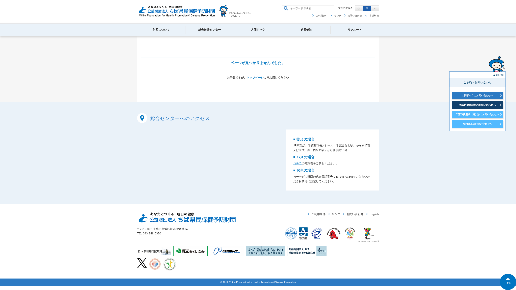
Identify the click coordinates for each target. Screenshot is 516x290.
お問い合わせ (354, 15)
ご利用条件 (322, 15)
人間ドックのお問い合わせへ (477, 95)
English (374, 214)
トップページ (255, 77)
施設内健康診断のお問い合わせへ (477, 105)
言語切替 (374, 15)
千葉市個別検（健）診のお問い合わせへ (477, 114)
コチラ (297, 163)
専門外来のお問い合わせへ (477, 123)
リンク (337, 15)
